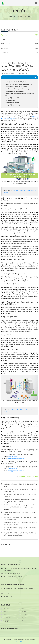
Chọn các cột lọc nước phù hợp (14, 91)
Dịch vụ (23, 609)
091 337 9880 (12, 456)
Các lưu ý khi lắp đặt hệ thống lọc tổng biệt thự (18, 84)
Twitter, (29, 476)
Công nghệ (6, 621)
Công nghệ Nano (10, 100)
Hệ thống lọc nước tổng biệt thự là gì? (15, 81)
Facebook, (22, 476)
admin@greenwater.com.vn (15, 458)
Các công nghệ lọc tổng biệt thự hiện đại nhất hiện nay (19, 94)
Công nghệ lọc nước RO (12, 98)
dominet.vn (19, 641)
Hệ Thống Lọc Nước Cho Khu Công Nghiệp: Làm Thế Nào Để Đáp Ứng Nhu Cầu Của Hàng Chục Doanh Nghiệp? (19, 507)
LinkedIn (35, 476)
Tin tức (5, 615)
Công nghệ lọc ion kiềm (12, 102)
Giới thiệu (5, 612)
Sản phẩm (24, 615)
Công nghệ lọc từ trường (13, 105)
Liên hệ (23, 621)
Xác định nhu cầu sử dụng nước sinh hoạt (17, 89)
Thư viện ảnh (7, 618)
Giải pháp (24, 612)
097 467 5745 (12, 469)
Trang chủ (6, 609)
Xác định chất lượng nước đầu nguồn (16, 86)
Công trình (24, 618)
